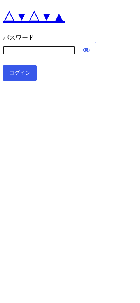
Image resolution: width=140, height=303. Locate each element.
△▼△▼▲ (34, 16)
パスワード (18, 37)
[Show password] (86, 49)
